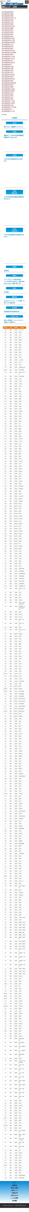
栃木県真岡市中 (7, 65)
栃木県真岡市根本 (7, 54)
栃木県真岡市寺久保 (8, 58)
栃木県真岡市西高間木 (9, 83)
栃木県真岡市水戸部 (8, 40)
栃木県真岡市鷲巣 (7, 16)
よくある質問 (14, 1198)
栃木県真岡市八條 (7, 22)
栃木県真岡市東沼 (7, 30)
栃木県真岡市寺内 (7, 97)
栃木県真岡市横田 (7, 12)
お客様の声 (15, 1193)
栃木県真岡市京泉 (7, 105)
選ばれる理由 (14, 1188)
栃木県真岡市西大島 (8, 79)
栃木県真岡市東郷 (7, 28)
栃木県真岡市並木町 (8, 75)
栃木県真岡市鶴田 (7, 95)
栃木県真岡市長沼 (7, 73)
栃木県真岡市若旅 (7, 14)
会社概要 (14, 1200)
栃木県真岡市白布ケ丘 (9, 18)
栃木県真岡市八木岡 (8, 56)
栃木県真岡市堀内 (7, 34)
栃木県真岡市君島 (7, 99)
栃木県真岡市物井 (7, 48)
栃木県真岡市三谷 (7, 44)
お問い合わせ (14, 1195)
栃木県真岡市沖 (7, 109)
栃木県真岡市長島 (7, 69)
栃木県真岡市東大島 (8, 26)
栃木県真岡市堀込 (7, 36)
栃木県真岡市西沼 (7, 46)
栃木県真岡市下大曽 (8, 101)
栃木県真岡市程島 (7, 32)
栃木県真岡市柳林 (7, 20)
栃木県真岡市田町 (7, 85)
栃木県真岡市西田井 (8, 91)
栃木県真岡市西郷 (7, 87)
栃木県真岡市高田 (7, 77)
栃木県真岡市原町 (7, 24)
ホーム (14, 1182)
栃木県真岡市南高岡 (8, 42)
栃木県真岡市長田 (7, 71)
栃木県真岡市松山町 (8, 38)
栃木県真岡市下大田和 (9, 107)
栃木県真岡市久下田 (8, 111)
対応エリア (15, 1190)
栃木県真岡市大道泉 (8, 89)
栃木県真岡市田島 (7, 81)
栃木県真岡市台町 (7, 93)
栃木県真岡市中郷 (7, 67)
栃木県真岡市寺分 (7, 60)
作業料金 (14, 1185)
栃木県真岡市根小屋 (8, 50)
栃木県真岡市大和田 (8, 103)
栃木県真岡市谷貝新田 (9, 52)
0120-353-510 (17, 279)
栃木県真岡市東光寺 (8, 62)
